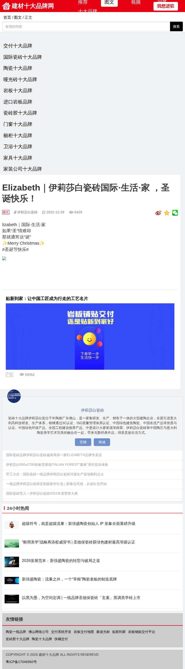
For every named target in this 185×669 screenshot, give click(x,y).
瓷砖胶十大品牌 (20, 112)
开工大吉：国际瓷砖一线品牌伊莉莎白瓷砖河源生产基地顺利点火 (55, 474)
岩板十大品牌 (17, 90)
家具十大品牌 (17, 157)
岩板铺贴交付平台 (141, 632)
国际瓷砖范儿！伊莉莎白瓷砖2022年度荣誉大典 (42, 493)
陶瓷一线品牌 (16, 632)
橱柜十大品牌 (17, 135)
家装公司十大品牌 (22, 169)
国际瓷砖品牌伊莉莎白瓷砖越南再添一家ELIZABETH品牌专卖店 (54, 455)
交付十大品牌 (17, 45)
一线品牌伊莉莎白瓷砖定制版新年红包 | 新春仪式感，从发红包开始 (56, 484)
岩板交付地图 (84, 632)
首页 (7, 17)
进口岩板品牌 (17, 101)
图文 (18, 17)
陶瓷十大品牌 (17, 68)
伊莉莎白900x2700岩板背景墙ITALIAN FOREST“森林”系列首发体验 (57, 464)
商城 (102, 442)
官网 (83, 442)
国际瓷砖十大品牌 (22, 57)
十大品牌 (87, 11)
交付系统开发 (61, 632)
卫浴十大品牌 (17, 146)
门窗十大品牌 (17, 124)
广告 (9, 374)
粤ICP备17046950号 (21, 662)
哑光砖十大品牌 (20, 79)
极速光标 (103, 632)
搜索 (176, 26)
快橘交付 (61, 639)
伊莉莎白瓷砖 (27, 212)
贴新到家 (119, 632)
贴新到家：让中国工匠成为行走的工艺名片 (47, 298)
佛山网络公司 (38, 632)
